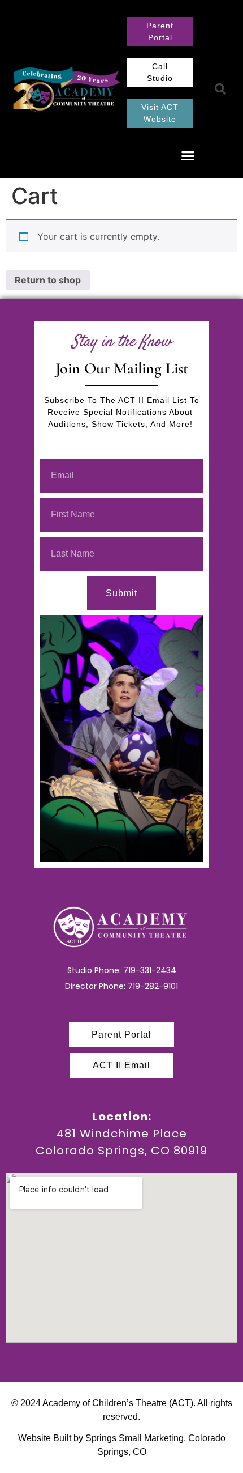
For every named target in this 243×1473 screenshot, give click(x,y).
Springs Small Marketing (134, 1438)
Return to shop (48, 280)
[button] (188, 156)
